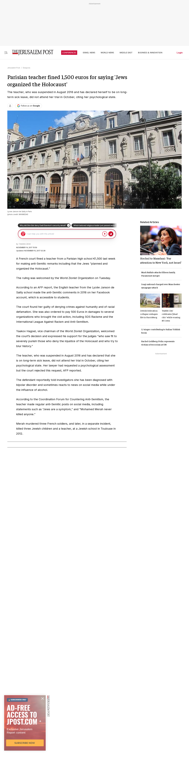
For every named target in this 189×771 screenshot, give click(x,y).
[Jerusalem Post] (30, 53)
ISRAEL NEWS (89, 53)
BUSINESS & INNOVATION (150, 53)
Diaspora (26, 68)
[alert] (25, 739)
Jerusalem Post (13, 68)
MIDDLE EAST (126, 53)
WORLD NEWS (107, 53)
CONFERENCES (69, 53)
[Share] (10, 106)
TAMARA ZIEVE (25, 244)
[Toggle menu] (5, 53)
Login (180, 52)
